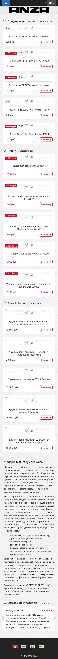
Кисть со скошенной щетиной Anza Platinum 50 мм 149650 (29, 228)
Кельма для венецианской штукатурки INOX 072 (29, 197)
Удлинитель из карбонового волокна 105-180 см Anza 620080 (29, 285)
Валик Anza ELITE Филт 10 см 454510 (29, 109)
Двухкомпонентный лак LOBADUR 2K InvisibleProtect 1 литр (29, 353)
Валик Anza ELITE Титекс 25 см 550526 (29, 85)
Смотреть (45, 603)
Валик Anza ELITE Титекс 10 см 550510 (29, 36)
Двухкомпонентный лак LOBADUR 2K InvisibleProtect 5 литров (29, 441)
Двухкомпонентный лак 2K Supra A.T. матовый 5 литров (29, 411)
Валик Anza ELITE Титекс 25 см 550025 (29, 61)
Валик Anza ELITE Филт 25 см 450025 (29, 134)
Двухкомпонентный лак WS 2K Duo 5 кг (29, 379)
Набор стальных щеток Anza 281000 (29, 253)
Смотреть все (45, 21)
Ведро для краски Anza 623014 (29, 165)
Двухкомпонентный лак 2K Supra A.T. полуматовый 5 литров (29, 323)
